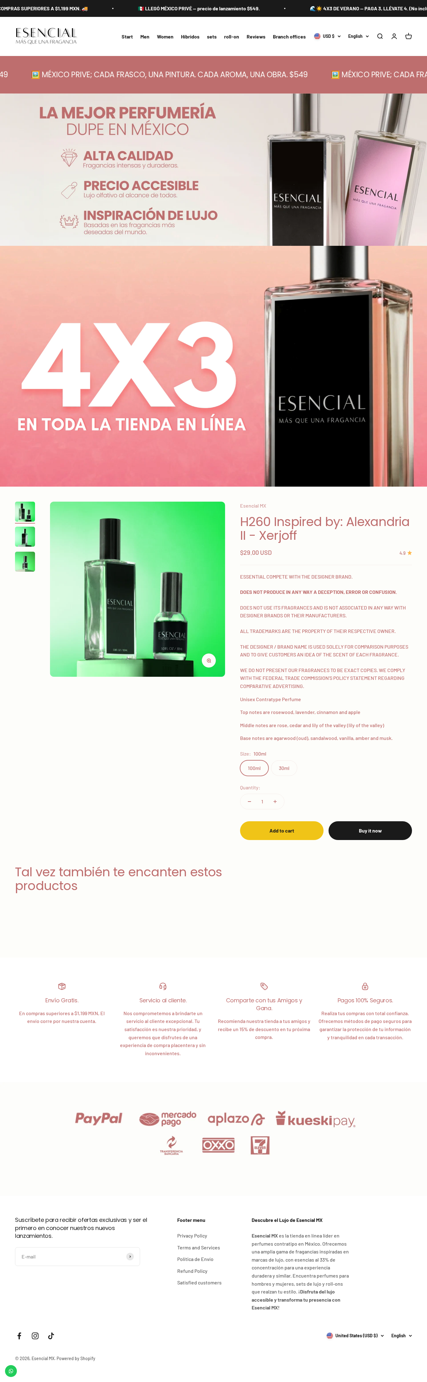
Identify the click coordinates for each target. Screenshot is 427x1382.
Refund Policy (192, 1271)
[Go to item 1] (25, 513)
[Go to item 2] (25, 538)
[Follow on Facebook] (19, 1336)
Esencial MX (253, 506)
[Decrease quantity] (249, 801)
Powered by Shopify (76, 1358)
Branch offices (289, 36)
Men (144, 36)
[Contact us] (11, 1371)
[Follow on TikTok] (51, 1336)
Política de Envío (195, 1259)
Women (165, 36)
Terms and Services (198, 1247)
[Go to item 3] (25, 563)
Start (127, 36)
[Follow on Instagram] (35, 1336)
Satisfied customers (199, 1282)
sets (212, 36)
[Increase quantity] (275, 801)
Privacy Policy (192, 1235)
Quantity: (250, 787)
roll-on (231, 36)
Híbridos (190, 36)
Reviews (256, 36)
